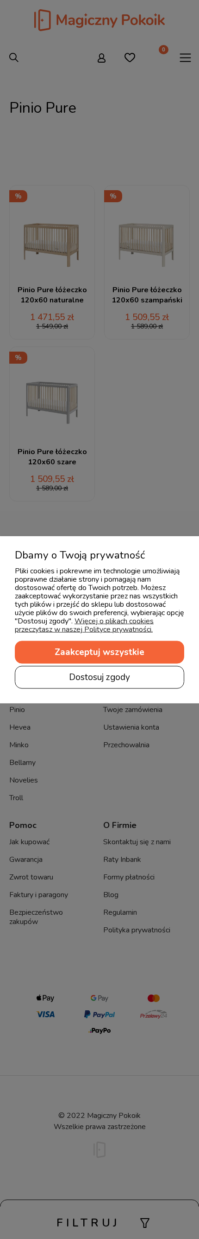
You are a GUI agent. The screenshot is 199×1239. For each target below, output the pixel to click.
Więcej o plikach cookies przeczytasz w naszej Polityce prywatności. (84, 625)
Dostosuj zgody (99, 677)
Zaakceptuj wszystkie (99, 652)
